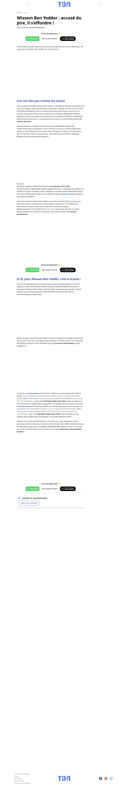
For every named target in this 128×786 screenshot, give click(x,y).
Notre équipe (18, 778)
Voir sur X (20, 184)
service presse (32, 393)
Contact (16, 776)
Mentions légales (19, 781)
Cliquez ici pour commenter (29, 503)
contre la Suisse (67, 194)
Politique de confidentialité (22, 783)
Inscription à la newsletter (22, 774)
